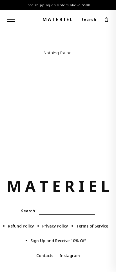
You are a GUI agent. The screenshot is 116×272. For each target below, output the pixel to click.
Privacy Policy (55, 226)
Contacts (44, 255)
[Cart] (106, 20)
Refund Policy (21, 226)
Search (88, 19)
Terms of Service (92, 226)
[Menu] (11, 20)
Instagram (69, 255)
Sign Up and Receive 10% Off (58, 240)
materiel (58, 19)
